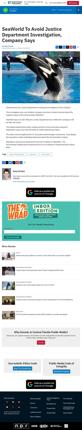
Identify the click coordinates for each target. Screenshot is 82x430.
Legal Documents (35, 412)
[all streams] (79, 10)
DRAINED (16, 178)
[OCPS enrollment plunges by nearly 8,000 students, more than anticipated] (8, 315)
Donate (74, 3)
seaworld (33, 154)
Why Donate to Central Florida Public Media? (41, 332)
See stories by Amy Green (24, 181)
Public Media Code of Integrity (61, 365)
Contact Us (33, 407)
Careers (32, 403)
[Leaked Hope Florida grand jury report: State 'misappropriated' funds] (8, 271)
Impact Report (67, 413)
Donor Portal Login (69, 403)
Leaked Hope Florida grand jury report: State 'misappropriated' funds (40, 270)
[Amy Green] (6, 174)
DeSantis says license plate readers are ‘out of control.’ (35, 285)
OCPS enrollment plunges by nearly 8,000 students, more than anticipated (41, 314)
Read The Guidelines (22, 368)
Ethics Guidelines (35, 416)
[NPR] (21, 425)
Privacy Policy (51, 408)
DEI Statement (51, 404)
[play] (5, 10)
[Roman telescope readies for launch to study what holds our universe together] (8, 256)
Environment (45, 154)
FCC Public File (67, 398)
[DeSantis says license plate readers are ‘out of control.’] (8, 285)
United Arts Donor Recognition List (68, 408)
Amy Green (8, 46)
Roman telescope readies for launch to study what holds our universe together (43, 255)
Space (18, 253)
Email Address (9, 229)
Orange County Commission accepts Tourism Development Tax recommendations (44, 300)
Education (19, 311)
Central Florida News (16, 154)
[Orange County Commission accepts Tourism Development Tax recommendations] (8, 300)
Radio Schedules (35, 398)
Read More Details (61, 371)
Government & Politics (24, 267)
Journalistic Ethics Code (22, 363)
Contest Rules (51, 413)
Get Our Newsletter (58, 3)
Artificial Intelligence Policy (53, 399)
